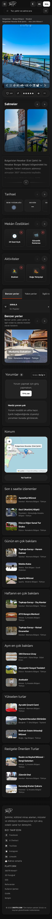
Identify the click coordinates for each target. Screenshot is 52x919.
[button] (26, 452)
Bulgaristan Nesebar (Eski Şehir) (14, 22)
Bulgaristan (6, 19)
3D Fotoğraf (10, 875)
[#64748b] (14, 207)
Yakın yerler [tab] (31, 294)
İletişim (8, 898)
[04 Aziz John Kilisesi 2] (37, 130)
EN (39, 4)
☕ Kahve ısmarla (13, 861)
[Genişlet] (38, 93)
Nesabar (29, 19)
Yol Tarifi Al (26, 478)
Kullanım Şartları (11, 889)
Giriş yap (26, 393)
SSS (6, 880)
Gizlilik (7, 893)
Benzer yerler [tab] (12, 294)
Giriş (46, 4)
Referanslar (10, 884)
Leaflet (21, 471)
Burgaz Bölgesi (18, 19)
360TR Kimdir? (11, 871)
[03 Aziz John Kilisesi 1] (15, 130)
